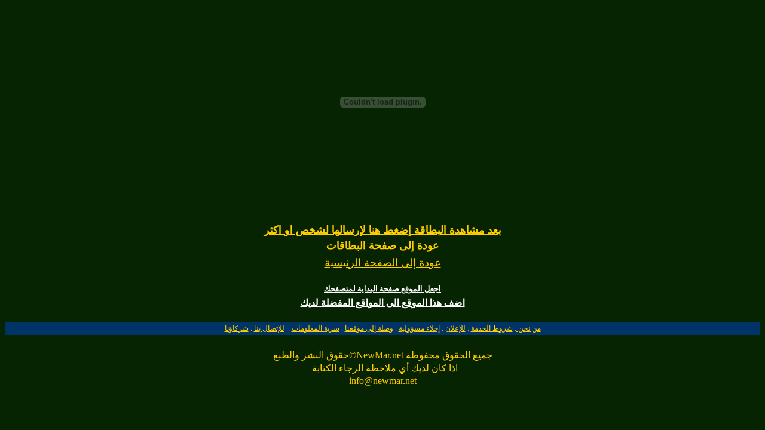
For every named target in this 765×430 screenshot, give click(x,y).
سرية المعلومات (315, 328)
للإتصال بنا (269, 328)
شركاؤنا (237, 328)
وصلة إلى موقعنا (369, 328)
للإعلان (455, 328)
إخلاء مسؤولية (419, 328)
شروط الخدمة (492, 328)
